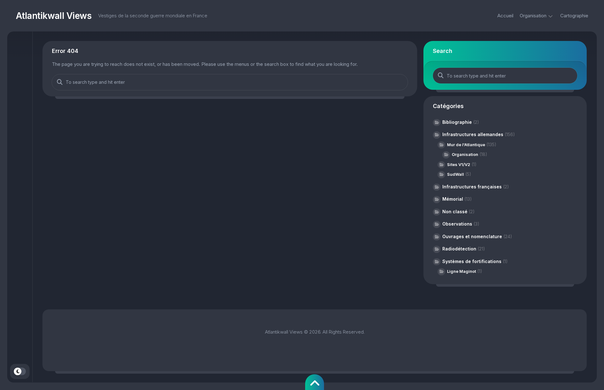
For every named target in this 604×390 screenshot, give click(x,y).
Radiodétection (459, 248)
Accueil (505, 16)
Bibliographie (457, 122)
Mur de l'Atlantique (466, 144)
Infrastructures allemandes (472, 134)
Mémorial (452, 199)
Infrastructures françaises (472, 186)
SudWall (455, 174)
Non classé (454, 211)
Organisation (533, 16)
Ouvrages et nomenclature (472, 236)
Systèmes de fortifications (471, 261)
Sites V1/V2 (458, 164)
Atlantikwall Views (54, 15)
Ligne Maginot (461, 271)
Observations (457, 224)
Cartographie (574, 16)
